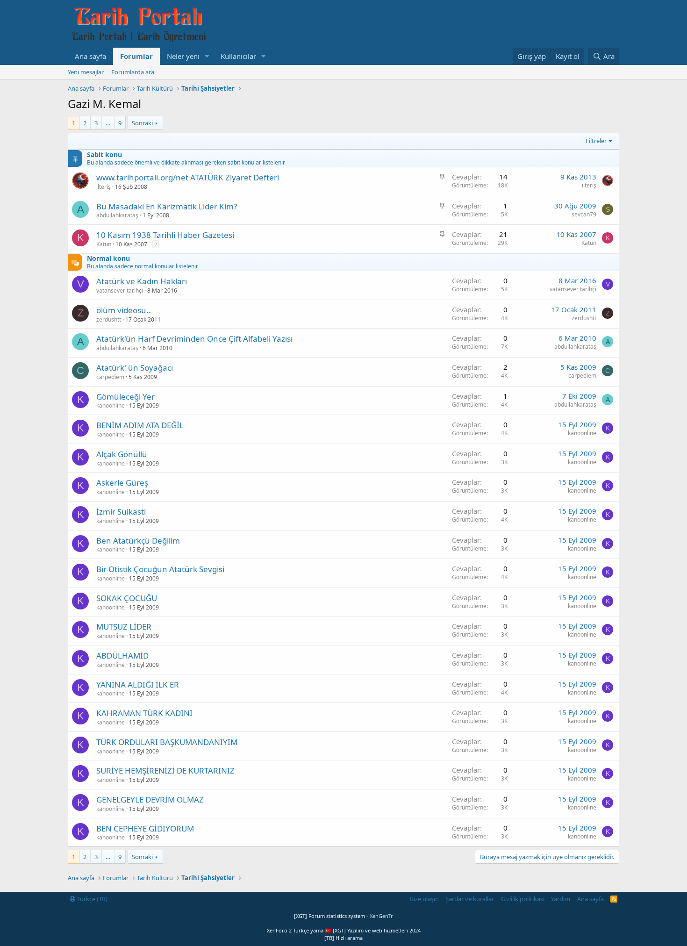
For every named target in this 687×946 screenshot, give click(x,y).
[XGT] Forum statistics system (343, 915)
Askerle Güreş (122, 482)
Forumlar (136, 56)
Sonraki (142, 123)
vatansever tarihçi (119, 290)
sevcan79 (584, 214)
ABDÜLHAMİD (122, 655)
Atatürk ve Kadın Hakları (141, 281)
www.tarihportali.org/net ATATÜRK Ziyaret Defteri (187, 177)
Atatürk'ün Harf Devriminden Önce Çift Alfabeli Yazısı (194, 338)
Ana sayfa (90, 56)
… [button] (108, 123)
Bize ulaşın (424, 899)
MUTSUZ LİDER (123, 626)
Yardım (560, 899)
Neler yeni (183, 56)
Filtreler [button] (596, 140)
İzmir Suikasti (121, 511)
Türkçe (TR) (91, 899)
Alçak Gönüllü (121, 454)
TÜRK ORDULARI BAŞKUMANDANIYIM (166, 742)
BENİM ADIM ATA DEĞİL (140, 425)
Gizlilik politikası (522, 899)
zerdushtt (108, 319)
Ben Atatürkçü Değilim (138, 540)
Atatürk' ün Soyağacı (134, 367)
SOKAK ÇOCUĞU (126, 598)
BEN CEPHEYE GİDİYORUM (145, 828)
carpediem (110, 377)
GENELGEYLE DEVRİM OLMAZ (150, 799)
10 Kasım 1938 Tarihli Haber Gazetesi (165, 234)
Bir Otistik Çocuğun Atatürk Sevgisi (160, 569)
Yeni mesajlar (86, 72)
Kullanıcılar (238, 56)
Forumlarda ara (132, 72)
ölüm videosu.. (123, 310)
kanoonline (110, 405)
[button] (207, 56)
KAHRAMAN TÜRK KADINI (144, 713)
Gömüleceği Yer (125, 396)
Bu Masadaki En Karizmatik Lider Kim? (166, 206)
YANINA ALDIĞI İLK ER (137, 684)
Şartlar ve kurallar (469, 899)
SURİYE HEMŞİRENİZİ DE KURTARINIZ (165, 770)
